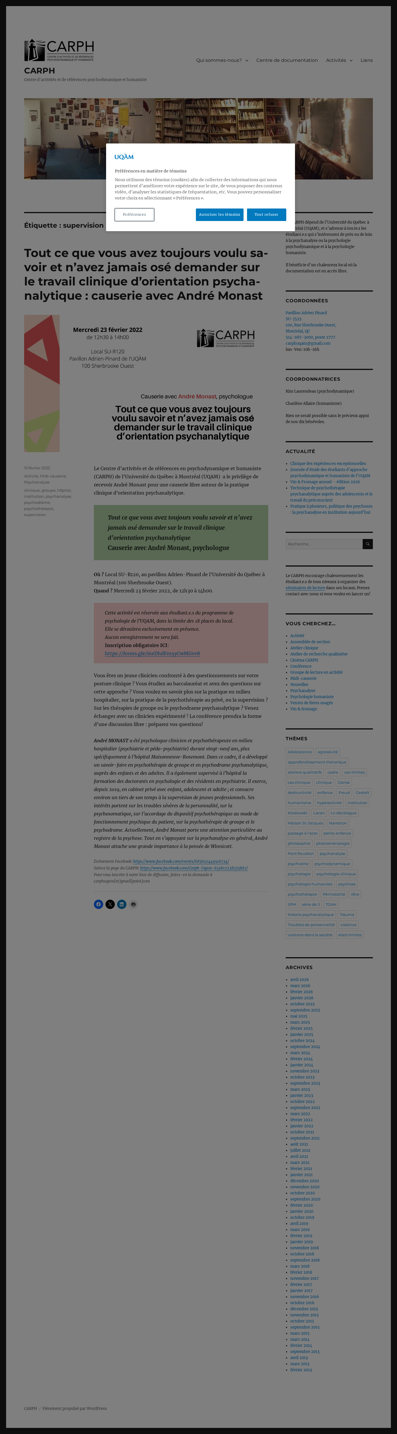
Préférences (134, 214)
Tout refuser (267, 214)
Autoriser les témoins (219, 214)
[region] (200, 187)
